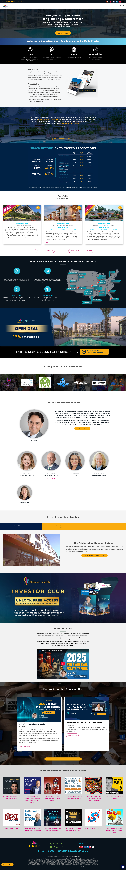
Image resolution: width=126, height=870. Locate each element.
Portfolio (62, 6)
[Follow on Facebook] (114, 1)
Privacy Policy (77, 856)
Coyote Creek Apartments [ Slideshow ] (63, 527)
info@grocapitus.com (60, 847)
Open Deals (70, 6)
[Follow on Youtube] (107, 1)
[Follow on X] (123, 1)
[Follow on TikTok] (120, 1)
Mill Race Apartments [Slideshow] (105, 527)
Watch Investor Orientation (113, 6)
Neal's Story (82, 428)
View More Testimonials (63, 139)
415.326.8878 (57, 843)
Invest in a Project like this (94, 555)
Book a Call (51, 478)
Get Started (63, 33)
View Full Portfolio (44, 251)
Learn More (48, 242)
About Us (54, 6)
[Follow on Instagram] (110, 1)
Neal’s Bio (34, 445)
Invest (84, 6)
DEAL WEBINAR (100, 6)
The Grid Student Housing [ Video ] (21, 526)
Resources (91, 6)
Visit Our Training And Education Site (63, 759)
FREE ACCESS (25, 746)
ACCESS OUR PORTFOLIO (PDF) (81, 251)
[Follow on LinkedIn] (117, 1)
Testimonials (77, 6)
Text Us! (8, 864)
